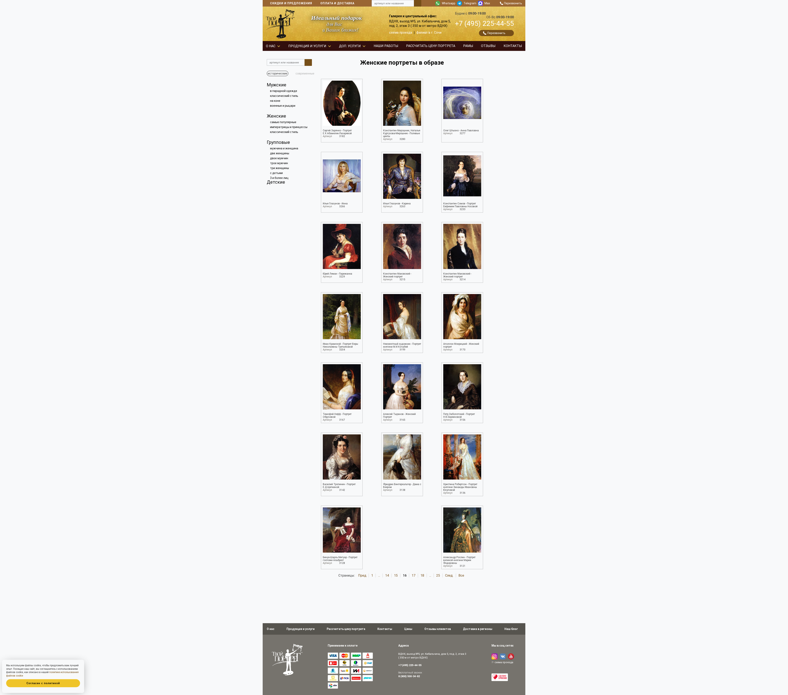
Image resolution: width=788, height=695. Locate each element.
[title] (417, 3)
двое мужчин (279, 158)
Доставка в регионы (477, 629)
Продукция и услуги (307, 46)
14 (387, 575)
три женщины (279, 168)
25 (438, 575)
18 (422, 575)
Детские (276, 182)
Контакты (513, 46)
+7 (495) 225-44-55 (484, 23)
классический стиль (284, 95)
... (379, 575)
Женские (276, 116)
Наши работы (386, 46)
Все (461, 575)
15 (396, 575)
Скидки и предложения (291, 3)
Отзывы (488, 46)
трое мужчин (279, 163)
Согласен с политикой (43, 683)
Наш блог (511, 629)
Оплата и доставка (337, 3)
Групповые (278, 142)
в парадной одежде (283, 91)
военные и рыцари (282, 105)
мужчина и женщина (284, 148)
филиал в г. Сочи (428, 32)
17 (413, 575)
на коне (275, 100)
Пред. (362, 575)
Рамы (468, 46)
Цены (408, 629)
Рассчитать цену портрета (430, 46)
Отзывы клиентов (437, 629)
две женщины (279, 153)
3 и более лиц (279, 178)
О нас (270, 46)
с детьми (276, 173)
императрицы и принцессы (288, 127)
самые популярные (283, 122)
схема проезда (400, 32)
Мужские (276, 84)
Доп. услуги (350, 46)
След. (449, 575)
